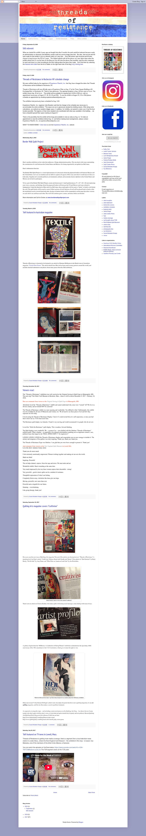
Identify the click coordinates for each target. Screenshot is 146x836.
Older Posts (91, 792)
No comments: (46, 69)
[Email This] (54, 70)
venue (105, 235)
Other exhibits (82, 39)
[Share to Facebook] (60, 70)
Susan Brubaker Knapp (110, 166)
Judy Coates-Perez (109, 164)
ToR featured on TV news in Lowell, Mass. (40, 734)
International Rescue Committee (112, 245)
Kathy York (106, 149)
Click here (43, 125)
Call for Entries (33, 39)
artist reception (107, 200)
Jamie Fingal (107, 158)
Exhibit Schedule (61, 39)
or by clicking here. (77, 64)
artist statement (107, 203)
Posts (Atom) (34, 795)
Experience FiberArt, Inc (57, 83)
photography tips (108, 229)
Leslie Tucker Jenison (109, 151)
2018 (26, 814)
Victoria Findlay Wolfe (109, 160)
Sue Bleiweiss (107, 169)
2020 (26, 806)
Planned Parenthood (109, 247)
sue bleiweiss (107, 231)
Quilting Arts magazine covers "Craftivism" (40, 506)
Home (23, 39)
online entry (106, 224)
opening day (107, 226)
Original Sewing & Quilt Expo (56, 401)
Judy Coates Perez (108, 213)
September (29, 808)
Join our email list (113, 138)
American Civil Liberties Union (112, 243)
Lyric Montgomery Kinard (110, 156)
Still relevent (28, 48)
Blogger (81, 822)
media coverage (108, 218)
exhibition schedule (33, 132)
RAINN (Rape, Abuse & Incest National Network (112, 250)
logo (104, 216)
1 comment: (52, 724)
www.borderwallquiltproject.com (58, 197)
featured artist (107, 209)
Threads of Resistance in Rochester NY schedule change (46, 79)
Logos (51, 39)
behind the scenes (108, 205)
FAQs (72, 39)
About (43, 39)
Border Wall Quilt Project (33, 141)
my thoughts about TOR (110, 220)
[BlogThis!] (56, 70)
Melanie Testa (107, 153)
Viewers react (28, 390)
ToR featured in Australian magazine (37, 212)
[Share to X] (58, 70)
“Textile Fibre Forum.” (35, 265)
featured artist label (31, 64)
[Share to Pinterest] (62, 70)
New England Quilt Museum (53, 446)
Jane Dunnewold (108, 162)
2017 (26, 817)
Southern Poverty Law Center (112, 253)
